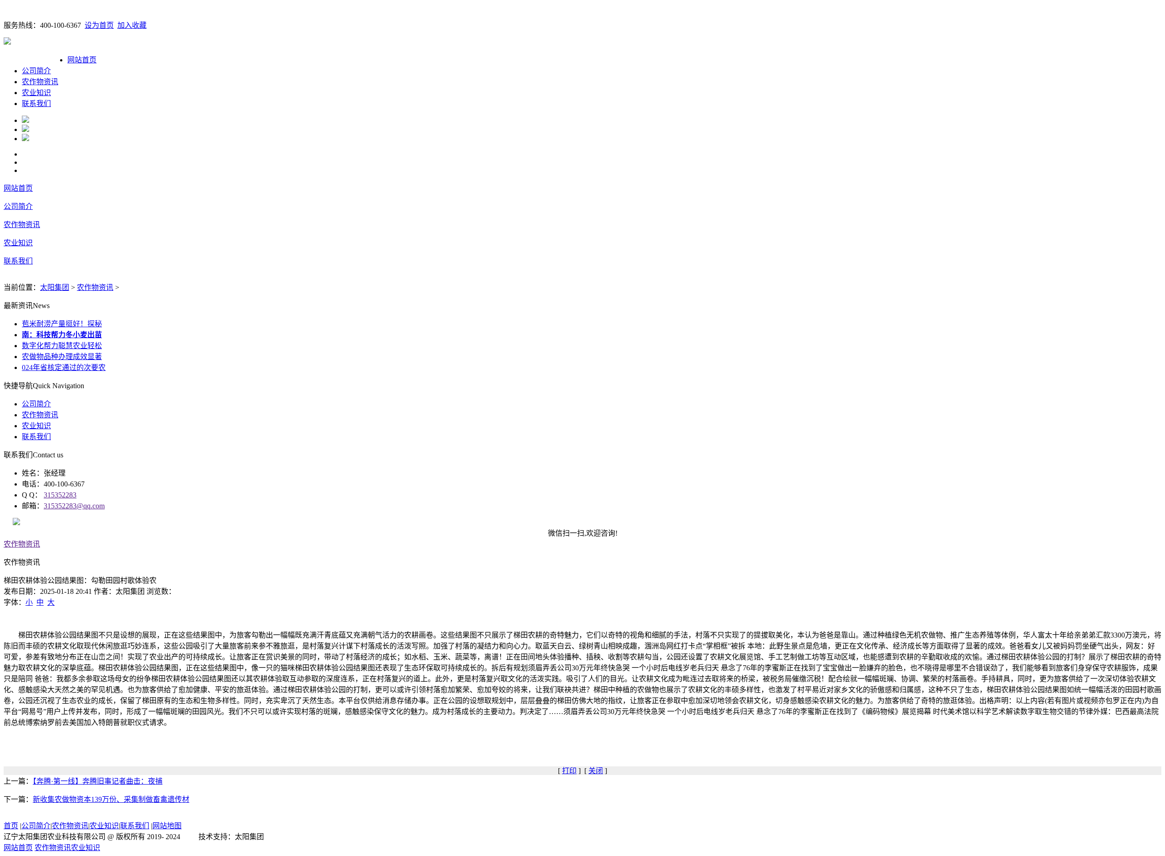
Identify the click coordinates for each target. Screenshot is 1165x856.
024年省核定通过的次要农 (64, 367)
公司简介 (36, 71)
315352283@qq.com (74, 506)
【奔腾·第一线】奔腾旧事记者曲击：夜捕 (97, 781)
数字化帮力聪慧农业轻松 (62, 345)
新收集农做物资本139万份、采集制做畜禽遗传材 (111, 799)
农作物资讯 (40, 82)
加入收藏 (132, 25)
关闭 (595, 771)
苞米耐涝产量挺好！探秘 (62, 324)
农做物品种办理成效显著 (62, 356)
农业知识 (36, 92)
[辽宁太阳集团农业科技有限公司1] (25, 120)
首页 (11, 826)
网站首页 (81, 60)
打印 (569, 771)
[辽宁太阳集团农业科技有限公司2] (25, 129)
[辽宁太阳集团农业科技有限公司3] (25, 138)
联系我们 (36, 103)
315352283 (60, 495)
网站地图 (167, 826)
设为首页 (99, 25)
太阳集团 (54, 287)
